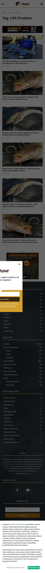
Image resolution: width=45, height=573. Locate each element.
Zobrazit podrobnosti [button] (15, 568)
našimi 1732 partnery (18, 524)
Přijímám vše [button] (34, 568)
